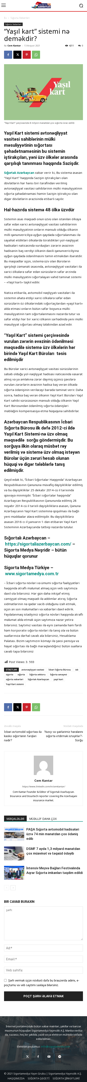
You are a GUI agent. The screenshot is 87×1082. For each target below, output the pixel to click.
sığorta (21, 674)
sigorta (9, 674)
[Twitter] (27, 1057)
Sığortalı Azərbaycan (19, 173)
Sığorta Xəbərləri (20, 18)
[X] (17, 55)
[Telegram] (60, 1057)
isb (76, 669)
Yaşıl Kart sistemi (15, 684)
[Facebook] (8, 55)
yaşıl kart (58, 679)
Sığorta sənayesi (58, 674)
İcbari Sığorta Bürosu (60, 669)
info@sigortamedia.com (55, 1046)
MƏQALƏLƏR (15, 819)
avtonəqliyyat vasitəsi (32, 669)
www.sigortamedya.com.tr (32, 573)
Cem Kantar (14, 45)
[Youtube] (49, 1057)
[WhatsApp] (36, 55)
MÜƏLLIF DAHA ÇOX (43, 819)
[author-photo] (43, 775)
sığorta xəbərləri (14, 679)
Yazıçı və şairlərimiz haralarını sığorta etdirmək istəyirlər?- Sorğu (63, 736)
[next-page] (13, 887)
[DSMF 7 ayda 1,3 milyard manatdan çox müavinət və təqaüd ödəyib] (14, 853)
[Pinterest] (27, 55)
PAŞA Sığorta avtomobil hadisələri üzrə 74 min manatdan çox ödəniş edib (52, 834)
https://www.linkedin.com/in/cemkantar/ (43, 786)
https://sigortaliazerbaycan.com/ (38, 544)
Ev (5, 18)
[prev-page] (6, 887)
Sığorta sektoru (37, 674)
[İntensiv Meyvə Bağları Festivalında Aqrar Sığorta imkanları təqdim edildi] (14, 873)
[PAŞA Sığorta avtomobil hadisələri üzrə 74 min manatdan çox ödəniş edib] (14, 834)
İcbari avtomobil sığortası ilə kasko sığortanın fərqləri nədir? (23, 736)
